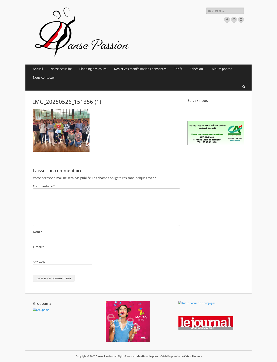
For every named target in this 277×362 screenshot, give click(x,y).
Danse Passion (104, 356)
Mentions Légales (147, 356)
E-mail (38, 247)
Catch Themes (193, 356)
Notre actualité (61, 69)
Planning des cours (92, 69)
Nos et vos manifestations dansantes (140, 69)
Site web (39, 262)
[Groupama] (41, 310)
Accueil (38, 69)
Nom (37, 232)
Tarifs (178, 69)
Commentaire (44, 186)
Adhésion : (197, 69)
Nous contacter (44, 77)
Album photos (222, 69)
